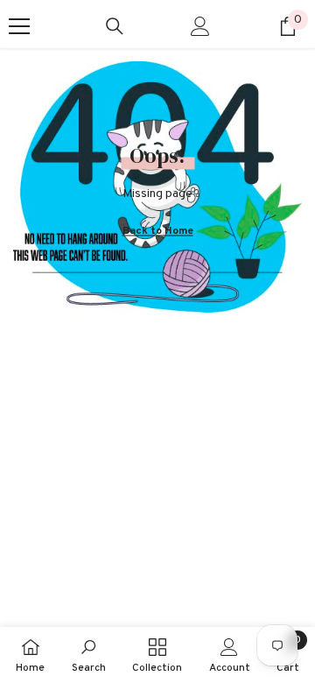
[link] (89, 654)
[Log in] (200, 26)
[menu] (19, 26)
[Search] (114, 26)
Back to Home (157, 231)
